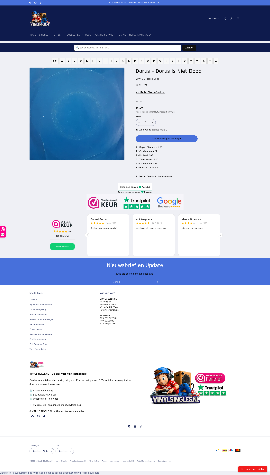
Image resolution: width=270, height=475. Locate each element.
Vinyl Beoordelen (38, 349)
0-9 (55, 61)
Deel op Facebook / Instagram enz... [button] (156, 176)
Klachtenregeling (38, 309)
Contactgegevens (164, 461)
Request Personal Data (41, 334)
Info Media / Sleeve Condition (150, 92)
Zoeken (189, 47)
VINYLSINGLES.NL (43, 461)
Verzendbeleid (128, 461)
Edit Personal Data (39, 344)
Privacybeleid (36, 329)
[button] (44, 35)
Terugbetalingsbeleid (78, 461)
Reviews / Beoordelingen (42, 319)
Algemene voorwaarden (41, 305)
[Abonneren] (157, 282)
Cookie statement (38, 339)
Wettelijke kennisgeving (146, 461)
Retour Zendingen (38, 314)
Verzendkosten (142, 112)
